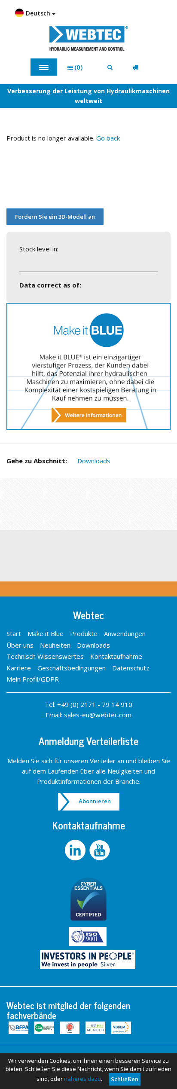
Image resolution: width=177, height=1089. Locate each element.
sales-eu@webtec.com (97, 714)
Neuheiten (55, 645)
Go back (108, 138)
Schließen (124, 1079)
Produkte (84, 633)
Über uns (20, 645)
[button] (78, 67)
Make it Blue (45, 633)
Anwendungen (125, 633)
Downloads (93, 460)
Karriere (18, 668)
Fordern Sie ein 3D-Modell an (55, 216)
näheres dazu (82, 1079)
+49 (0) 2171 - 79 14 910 (94, 704)
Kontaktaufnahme (116, 656)
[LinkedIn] (76, 850)
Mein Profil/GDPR (32, 679)
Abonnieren (95, 801)
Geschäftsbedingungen (71, 668)
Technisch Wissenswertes (45, 656)
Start (13, 633)
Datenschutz (131, 668)
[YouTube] (100, 850)
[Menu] (44, 67)
